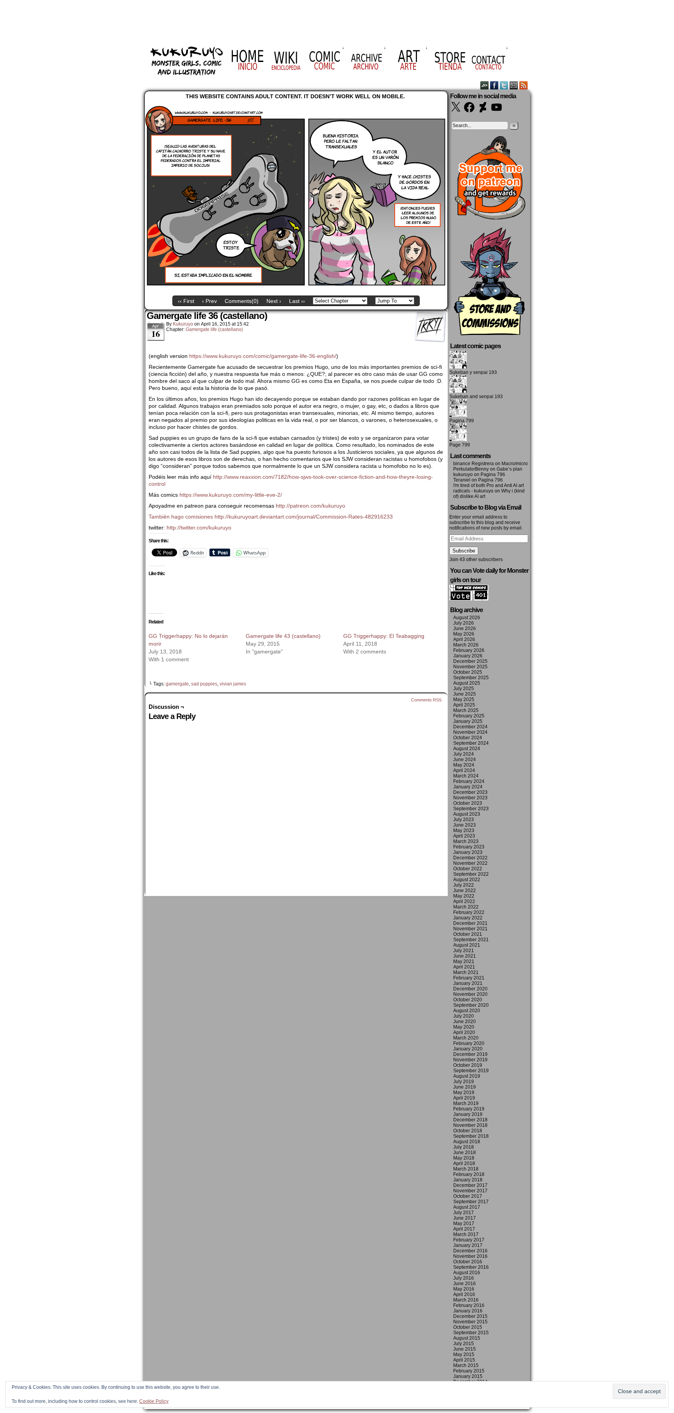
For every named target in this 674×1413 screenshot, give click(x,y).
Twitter (504, 85)
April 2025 (464, 705)
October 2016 (467, 1261)
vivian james (233, 684)
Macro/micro (515, 463)
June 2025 (464, 694)
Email (514, 85)
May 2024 (463, 765)
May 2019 (463, 1092)
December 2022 (470, 858)
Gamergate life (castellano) (214, 329)
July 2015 (463, 1343)
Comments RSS (426, 700)
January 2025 (467, 721)
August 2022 (466, 879)
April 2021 (464, 967)
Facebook (494, 85)
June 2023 (464, 825)
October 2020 (467, 999)
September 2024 (471, 743)
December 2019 (470, 1054)
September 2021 (471, 939)
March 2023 (466, 841)
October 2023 (467, 803)
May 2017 (463, 1223)
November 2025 (470, 666)
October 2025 (467, 672)
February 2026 (468, 650)
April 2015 (464, 1360)
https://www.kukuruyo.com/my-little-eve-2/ (230, 495)
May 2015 (463, 1354)
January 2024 (467, 787)
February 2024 (468, 781)
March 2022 (466, 907)
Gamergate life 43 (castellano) (283, 636)
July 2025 (463, 688)
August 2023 (466, 814)
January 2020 (467, 1049)
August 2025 (466, 683)
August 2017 (466, 1207)
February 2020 (468, 1043)
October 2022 (467, 868)
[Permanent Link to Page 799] (458, 439)
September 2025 (471, 677)
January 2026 (467, 656)
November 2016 (470, 1256)
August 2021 (466, 945)
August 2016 (466, 1272)
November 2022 (470, 863)
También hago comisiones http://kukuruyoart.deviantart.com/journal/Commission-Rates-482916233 (271, 516)
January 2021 (467, 983)
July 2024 (463, 754)
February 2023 (468, 847)
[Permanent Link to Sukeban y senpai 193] (458, 367)
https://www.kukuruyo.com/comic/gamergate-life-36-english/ (262, 356)
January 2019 (467, 1114)
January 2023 (467, 852)
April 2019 (464, 1098)
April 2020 (464, 1032)
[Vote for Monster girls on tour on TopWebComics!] (468, 599)
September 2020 (471, 1005)
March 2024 (466, 776)
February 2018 (468, 1174)
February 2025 (468, 716)
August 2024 (466, 748)
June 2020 (464, 1021)
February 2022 (468, 912)
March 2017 (466, 1234)
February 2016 (468, 1305)
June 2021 (464, 956)
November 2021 (470, 928)
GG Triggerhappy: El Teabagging (383, 636)
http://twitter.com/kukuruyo (199, 527)
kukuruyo (183, 324)
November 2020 (470, 994)
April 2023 (464, 836)
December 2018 (470, 1120)
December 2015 (470, 1316)
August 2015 (466, 1338)
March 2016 (466, 1300)
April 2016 (464, 1294)
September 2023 (471, 808)
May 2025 (463, 699)
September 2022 (471, 874)
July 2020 (463, 1016)
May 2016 (463, 1289)
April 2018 (464, 1163)
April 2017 (464, 1229)
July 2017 (463, 1212)
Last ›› (297, 301)
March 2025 (466, 710)
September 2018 (471, 1136)
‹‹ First (186, 301)
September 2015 (471, 1332)
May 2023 (463, 830)
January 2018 (467, 1180)
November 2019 (470, 1059)
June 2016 (464, 1283)
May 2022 (463, 896)
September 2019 (471, 1070)
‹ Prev (209, 301)
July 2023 (463, 819)
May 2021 (463, 961)
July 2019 (463, 1081)
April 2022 (464, 901)
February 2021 (468, 978)
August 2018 (466, 1141)
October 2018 (467, 1130)
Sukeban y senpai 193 (473, 372)
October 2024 (467, 737)
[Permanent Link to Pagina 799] (458, 415)
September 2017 (471, 1201)
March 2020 (466, 1038)
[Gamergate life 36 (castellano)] (296, 286)
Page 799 (459, 445)
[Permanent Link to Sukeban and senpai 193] (458, 391)
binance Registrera (473, 463)
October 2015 (467, 1327)
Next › (273, 301)
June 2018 (464, 1152)
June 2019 (464, 1087)
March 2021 (466, 972)
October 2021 (467, 934)
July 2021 (463, 950)
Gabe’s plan (509, 469)
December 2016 (470, 1251)
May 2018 (463, 1158)
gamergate (177, 684)
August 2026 (466, 617)
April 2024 (464, 770)
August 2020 (466, 1010)
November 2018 (470, 1125)
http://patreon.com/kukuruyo (310, 506)
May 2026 (463, 634)
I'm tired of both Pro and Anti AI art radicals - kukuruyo (488, 488)
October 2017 (467, 1196)
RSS (524, 85)
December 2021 (470, 923)
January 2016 (467, 1311)
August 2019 (466, 1076)
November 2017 (470, 1190)
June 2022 (464, 890)
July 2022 (463, 885)
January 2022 (467, 918)
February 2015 (468, 1371)
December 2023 (470, 792)
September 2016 (471, 1267)
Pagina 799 (461, 420)
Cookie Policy (153, 1401)
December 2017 (470, 1185)
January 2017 (467, 1245)
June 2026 (464, 628)
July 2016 (463, 1278)
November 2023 (470, 797)
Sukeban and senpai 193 (476, 396)
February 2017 (468, 1240)
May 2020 (463, 1027)
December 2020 (470, 989)
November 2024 (470, 732)
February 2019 (468, 1109)
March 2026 (466, 645)
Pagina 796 (493, 474)
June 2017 (464, 1218)
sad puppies (204, 684)
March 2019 (466, 1103)
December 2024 (470, 727)
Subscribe (463, 551)
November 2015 (470, 1321)
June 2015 (464, 1349)
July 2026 (463, 623)
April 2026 (464, 639)
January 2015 (467, 1376)
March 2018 (466, 1169)
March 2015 (466, 1365)
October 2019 (467, 1065)
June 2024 (464, 759)
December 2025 (470, 661)
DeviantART (485, 85)
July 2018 (463, 1147)
